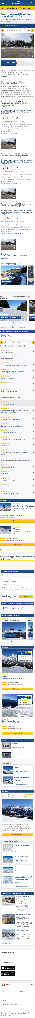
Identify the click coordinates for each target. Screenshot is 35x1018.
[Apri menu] (3, 3)
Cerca (26, 596)
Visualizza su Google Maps (10, 133)
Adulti (3, 588)
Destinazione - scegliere (9, 581)
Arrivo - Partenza (7, 574)
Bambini (11, 588)
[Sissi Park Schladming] (5, 900)
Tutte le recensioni (5, 550)
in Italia (21, 678)
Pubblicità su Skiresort (9, 1004)
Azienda (21, 991)
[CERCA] (32, 3)
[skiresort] (17, 3)
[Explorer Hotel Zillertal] (5, 919)
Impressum (5, 996)
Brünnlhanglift (20, 110)
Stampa (3, 1000)
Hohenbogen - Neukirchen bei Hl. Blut (20, 8)
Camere (17, 588)
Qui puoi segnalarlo (18, 327)
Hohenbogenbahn (7, 110)
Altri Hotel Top (6, 943)
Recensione (17, 521)
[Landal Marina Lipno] (5, 934)
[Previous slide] (2, 274)
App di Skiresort (7, 963)
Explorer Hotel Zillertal (23, 914)
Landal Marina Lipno (22, 930)
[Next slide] (32, 274)
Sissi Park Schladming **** (24, 896)
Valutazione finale (7, 352)
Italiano (8, 984)
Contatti (3, 991)
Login (20, 996)
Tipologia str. (26, 588)
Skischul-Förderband (13, 112)
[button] (9, 596)
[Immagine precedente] (3, 630)
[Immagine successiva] (31, 630)
